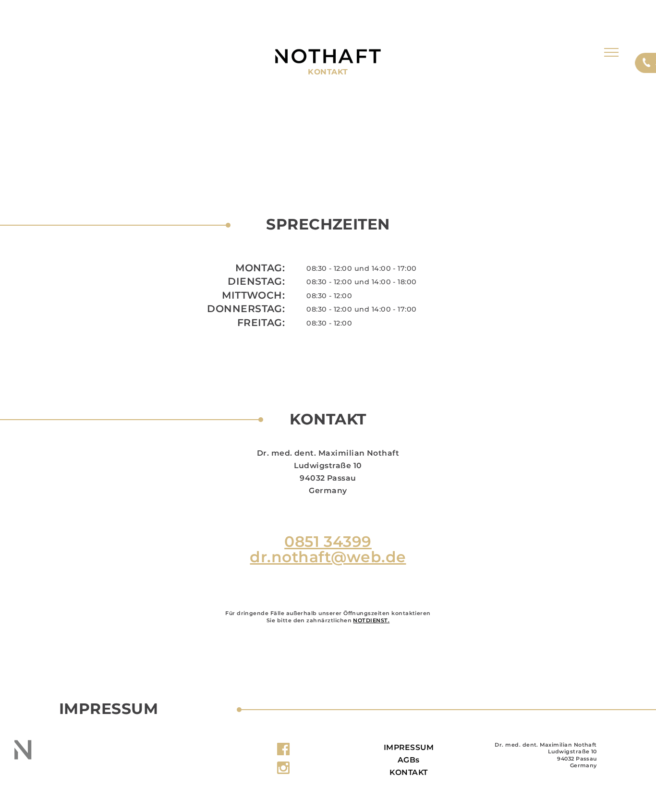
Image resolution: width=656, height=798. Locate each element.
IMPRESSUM (409, 747)
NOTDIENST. (371, 620)
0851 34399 (328, 541)
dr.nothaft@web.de (328, 557)
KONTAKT (408, 772)
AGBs (409, 759)
